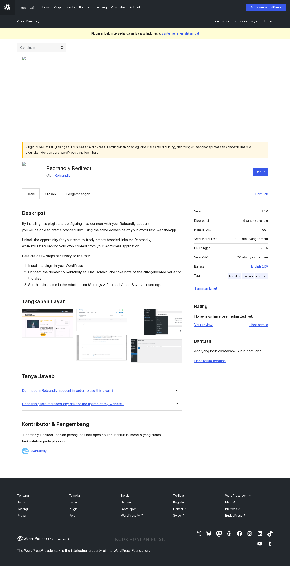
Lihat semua (258, 325)
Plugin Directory (28, 21)
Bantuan (261, 194)
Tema (73, 502)
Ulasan (50, 194)
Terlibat (178, 495)
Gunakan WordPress (266, 7)
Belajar (126, 495)
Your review (203, 325)
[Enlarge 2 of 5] (122, 314)
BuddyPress (235, 515)
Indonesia (64, 539)
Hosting (22, 509)
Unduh (260, 172)
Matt (230, 502)
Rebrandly (62, 175)
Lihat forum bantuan (210, 361)
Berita (21, 502)
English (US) (259, 266)
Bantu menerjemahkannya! (180, 33)
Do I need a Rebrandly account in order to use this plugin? (67, 391)
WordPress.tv (132, 515)
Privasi (21, 515)
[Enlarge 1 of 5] (67, 314)
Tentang (23, 495)
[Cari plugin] (62, 47)
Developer (128, 509)
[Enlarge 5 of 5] (176, 344)
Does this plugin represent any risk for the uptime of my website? (73, 404)
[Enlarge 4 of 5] (176, 314)
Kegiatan (179, 502)
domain (248, 276)
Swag (179, 515)
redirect (261, 276)
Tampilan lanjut (205, 288)
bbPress (233, 509)
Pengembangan (78, 194)
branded (234, 276)
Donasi (179, 509)
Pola (72, 515)
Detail (30, 194)
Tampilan (75, 495)
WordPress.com (238, 495)
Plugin (73, 509)
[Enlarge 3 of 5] (122, 340)
